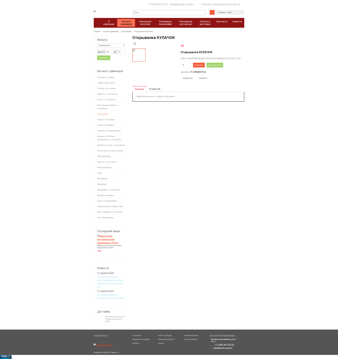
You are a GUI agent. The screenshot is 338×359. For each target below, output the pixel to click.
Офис (99, 173)
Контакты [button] (221, 21)
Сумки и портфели (105, 125)
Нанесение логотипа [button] (145, 22)
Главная (97, 31)
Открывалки (126, 31)
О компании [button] (108, 22)
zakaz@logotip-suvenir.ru (222, 348)
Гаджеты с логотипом (107, 94)
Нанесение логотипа (191, 335)
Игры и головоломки (106, 201)
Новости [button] (237, 21)
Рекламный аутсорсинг (166, 339)
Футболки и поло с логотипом (111, 145)
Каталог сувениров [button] (126, 22)
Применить (104, 58)
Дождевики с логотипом (108, 190)
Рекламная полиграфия (141, 339)
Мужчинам (102, 184)
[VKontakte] (111, 337)
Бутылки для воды (105, 217)
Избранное (188, 78)
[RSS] (117, 337)
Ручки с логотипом (106, 119)
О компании (136, 335)
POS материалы (104, 167)
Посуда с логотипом (106, 88)
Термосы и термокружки (109, 130)
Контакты (135, 343)
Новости (161, 343)
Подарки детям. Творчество (110, 206)
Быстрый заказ (215, 65)
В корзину (199, 65)
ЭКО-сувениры (104, 156)
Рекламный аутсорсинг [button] (185, 22)
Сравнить (203, 78)
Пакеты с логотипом (106, 162)
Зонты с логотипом (106, 99)
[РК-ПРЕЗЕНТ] (95, 11)
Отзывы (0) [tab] (154, 89)
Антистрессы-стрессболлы (110, 151)
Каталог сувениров (110, 31)
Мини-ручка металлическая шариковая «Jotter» (109, 246)
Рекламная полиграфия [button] (165, 22)
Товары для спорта (106, 83)
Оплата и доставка (190, 339)
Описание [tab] (139, 89)
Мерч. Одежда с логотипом (109, 212)
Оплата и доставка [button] (205, 22)
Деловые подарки (105, 195)
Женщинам (102, 178)
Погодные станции (105, 77)
